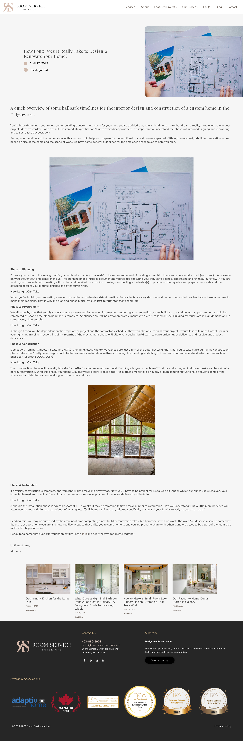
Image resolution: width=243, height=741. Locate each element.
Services (129, 7)
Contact (232, 7)
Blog (219, 7)
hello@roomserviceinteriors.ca (101, 645)
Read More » (31, 610)
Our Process (190, 7)
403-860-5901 (91, 641)
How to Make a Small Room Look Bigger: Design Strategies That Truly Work (145, 602)
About (145, 7)
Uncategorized (39, 70)
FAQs (206, 7)
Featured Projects (165, 7)
